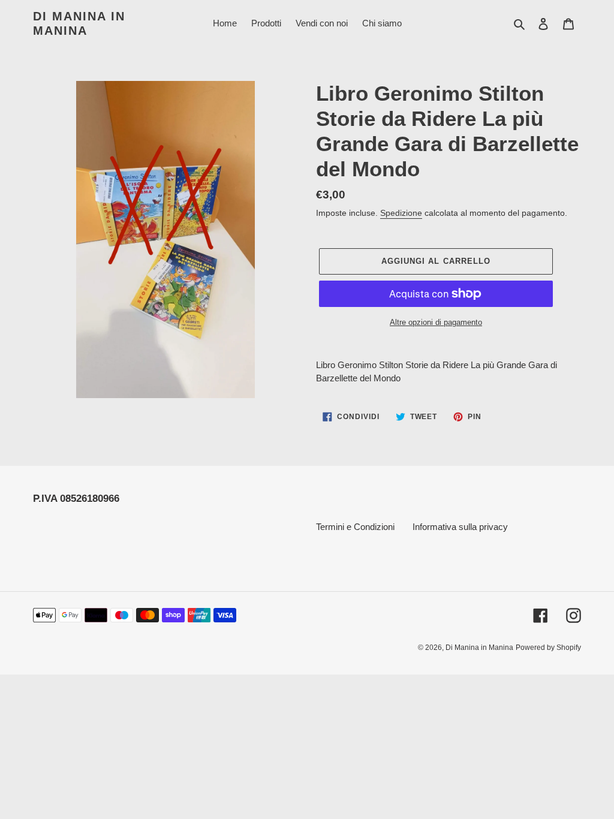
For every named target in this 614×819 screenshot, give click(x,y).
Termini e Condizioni (355, 527)
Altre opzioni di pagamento (436, 322)
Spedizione (401, 213)
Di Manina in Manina (79, 23)
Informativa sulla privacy (460, 527)
